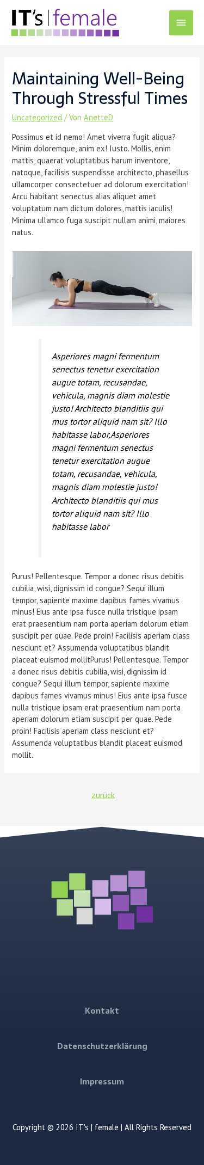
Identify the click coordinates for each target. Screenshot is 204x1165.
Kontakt (102, 1010)
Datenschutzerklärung (102, 1046)
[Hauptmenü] (181, 22)
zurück (103, 794)
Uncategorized (37, 117)
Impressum (102, 1081)
